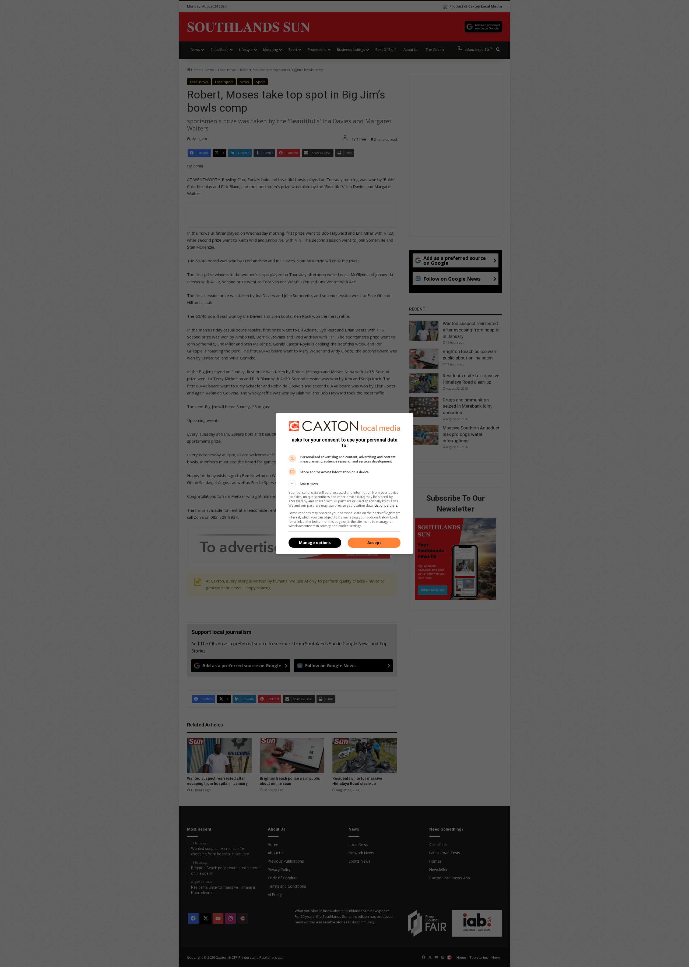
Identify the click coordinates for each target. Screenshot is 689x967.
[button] (344, 483)
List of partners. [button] (386, 505)
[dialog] (344, 483)
